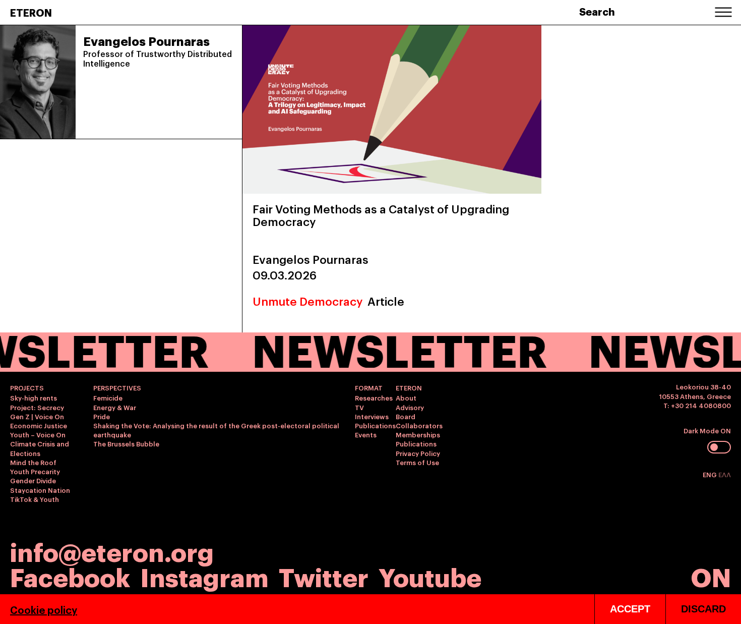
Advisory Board (410, 412)
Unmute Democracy (307, 300)
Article (385, 300)
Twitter (323, 575)
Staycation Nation (40, 489)
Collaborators (419, 425)
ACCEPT (630, 608)
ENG (710, 474)
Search (597, 11)
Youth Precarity (35, 471)
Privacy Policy (418, 453)
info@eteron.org (112, 550)
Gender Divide (33, 480)
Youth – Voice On (38, 434)
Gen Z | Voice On (37, 416)
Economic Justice (38, 425)
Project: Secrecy (37, 407)
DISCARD (703, 608)
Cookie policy (43, 609)
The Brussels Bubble (126, 443)
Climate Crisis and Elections (39, 448)
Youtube (430, 575)
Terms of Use (417, 462)
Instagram (204, 575)
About (406, 397)
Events (366, 434)
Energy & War (114, 407)
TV (359, 407)
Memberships (418, 434)
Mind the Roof (33, 462)
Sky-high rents (33, 397)
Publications (375, 425)
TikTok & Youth (34, 498)
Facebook (70, 575)
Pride (101, 416)
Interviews (372, 416)
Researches (374, 397)
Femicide (107, 397)
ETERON (31, 12)
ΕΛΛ (724, 474)
